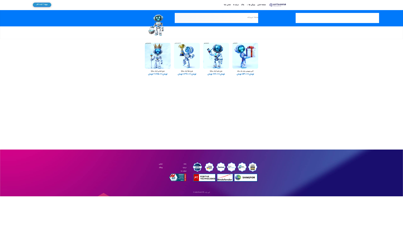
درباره (184, 168)
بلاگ (242, 5)
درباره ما (236, 5)
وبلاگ (161, 168)
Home (256, 17)
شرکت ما (183, 171)
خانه (185, 164)
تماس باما (227, 5)
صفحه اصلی (261, 5)
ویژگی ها (252, 5)
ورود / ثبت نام (42, 4)
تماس (161, 164)
